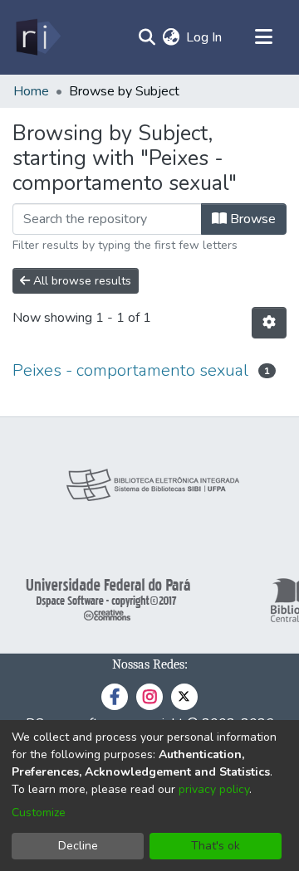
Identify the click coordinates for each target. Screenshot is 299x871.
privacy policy (214, 789)
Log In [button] (204, 37)
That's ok (215, 846)
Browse (251, 219)
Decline (78, 846)
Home (31, 91)
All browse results (80, 281)
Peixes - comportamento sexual (130, 370)
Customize (39, 812)
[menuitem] (170, 37)
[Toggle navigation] (263, 37)
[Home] (36, 37)
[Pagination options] (269, 322)
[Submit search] (146, 37)
